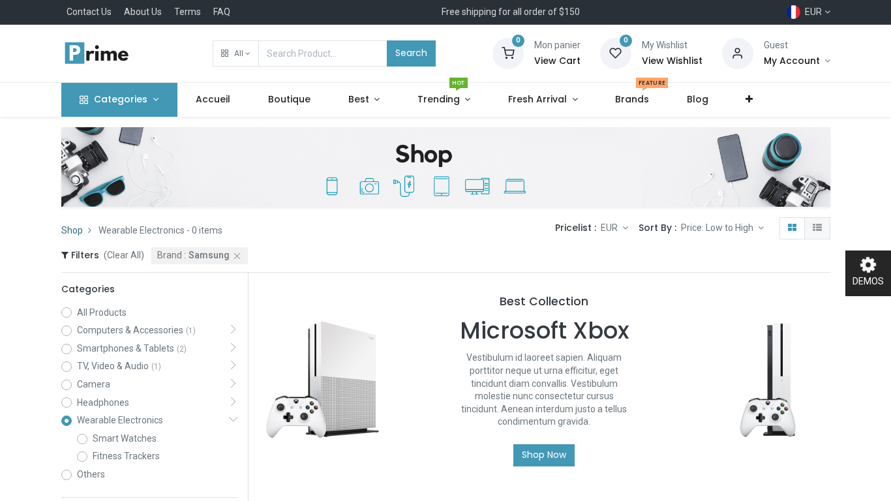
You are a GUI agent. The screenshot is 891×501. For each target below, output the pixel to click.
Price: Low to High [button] (718, 227)
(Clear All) (124, 255)
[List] (817, 228)
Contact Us (89, 12)
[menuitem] (213, 100)
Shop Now (544, 454)
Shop (72, 230)
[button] (236, 53)
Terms (187, 12)
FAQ (221, 12)
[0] (508, 53)
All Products (102, 312)
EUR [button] (610, 227)
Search (411, 52)
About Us (143, 12)
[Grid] (792, 228)
